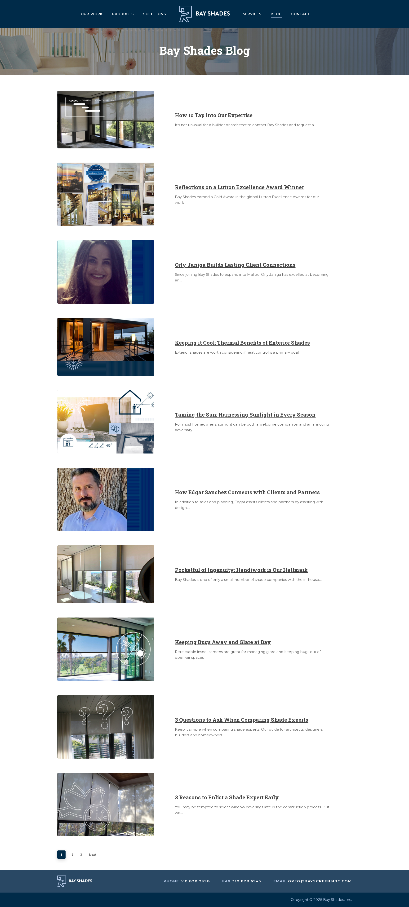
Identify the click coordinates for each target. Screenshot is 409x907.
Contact (300, 14)
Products (123, 14)
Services (252, 14)
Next (92, 855)
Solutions (154, 14)
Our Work (92, 14)
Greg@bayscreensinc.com (320, 881)
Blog (276, 14)
